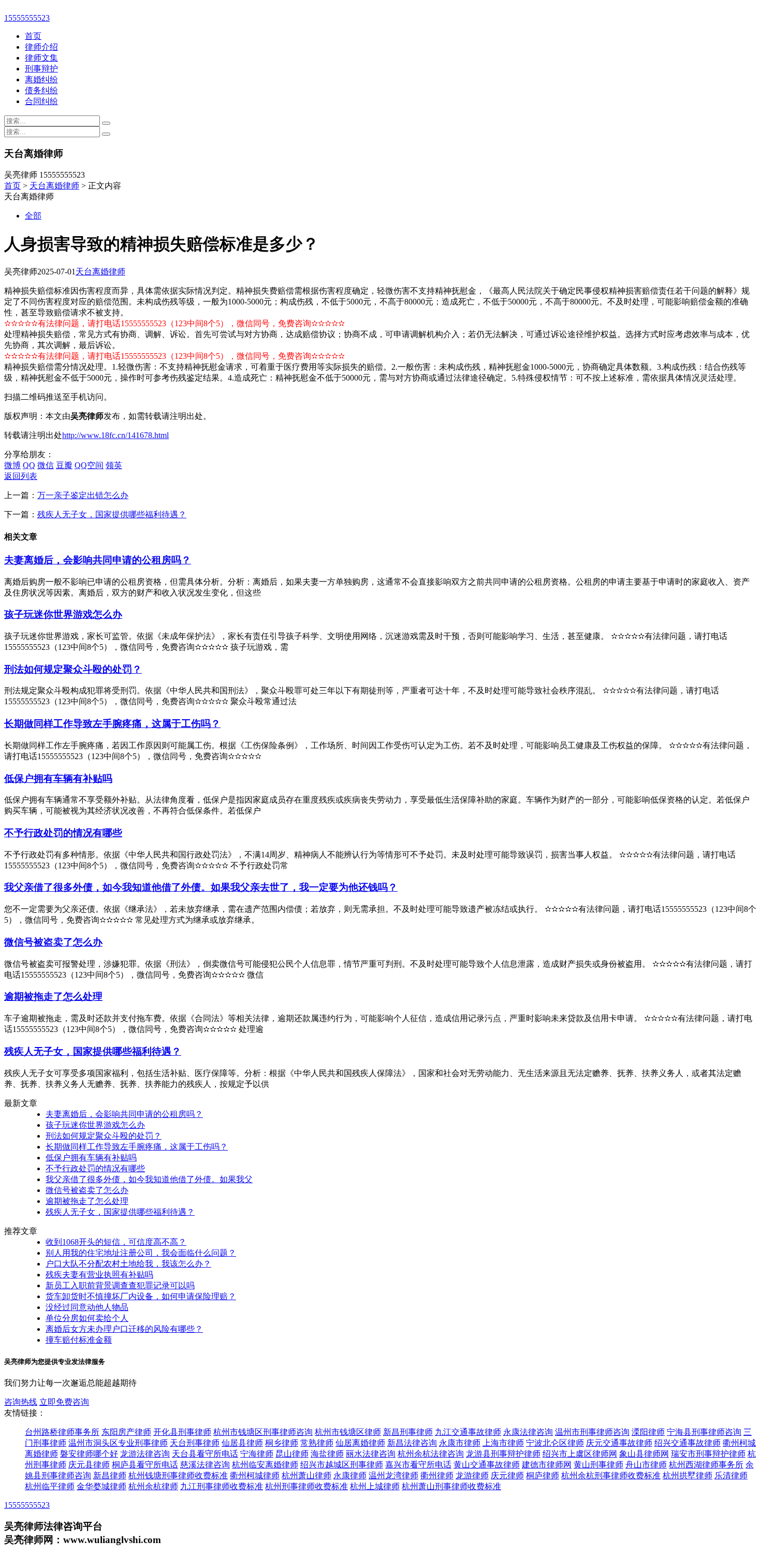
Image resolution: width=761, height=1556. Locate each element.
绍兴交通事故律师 (687, 1442)
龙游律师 (472, 1475)
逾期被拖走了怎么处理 (53, 996)
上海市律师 (503, 1442)
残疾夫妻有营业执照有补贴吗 (99, 1274)
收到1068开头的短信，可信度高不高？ (116, 1242)
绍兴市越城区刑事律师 (341, 1464)
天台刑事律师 (194, 1442)
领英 (114, 465)
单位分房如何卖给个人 (87, 1318)
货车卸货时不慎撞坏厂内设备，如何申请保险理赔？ (141, 1296)
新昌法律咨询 (412, 1442)
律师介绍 (41, 46)
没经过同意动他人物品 (87, 1307)
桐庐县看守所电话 (145, 1464)
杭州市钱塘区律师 (348, 1432)
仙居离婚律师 (360, 1442)
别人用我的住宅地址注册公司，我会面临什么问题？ (141, 1252)
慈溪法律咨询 (205, 1464)
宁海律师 (256, 1453)
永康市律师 (459, 1442)
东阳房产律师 (126, 1432)
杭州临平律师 (50, 1486)
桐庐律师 (542, 1475)
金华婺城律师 (101, 1486)
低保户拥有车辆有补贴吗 (58, 778)
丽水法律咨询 (371, 1453)
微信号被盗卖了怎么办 (53, 942)
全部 (33, 215)
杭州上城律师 (375, 1486)
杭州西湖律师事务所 (706, 1464)
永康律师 (350, 1475)
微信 (45, 465)
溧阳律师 (648, 1432)
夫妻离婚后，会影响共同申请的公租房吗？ (97, 560)
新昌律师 (109, 1475)
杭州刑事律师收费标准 (306, 1486)
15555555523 (27, 17)
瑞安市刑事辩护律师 (708, 1453)
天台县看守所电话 (205, 1453)
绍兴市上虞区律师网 (580, 1453)
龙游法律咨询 (145, 1453)
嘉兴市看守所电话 (418, 1464)
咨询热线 (20, 1402)
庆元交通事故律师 (619, 1442)
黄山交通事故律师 (486, 1464)
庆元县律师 (89, 1464)
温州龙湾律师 (393, 1475)
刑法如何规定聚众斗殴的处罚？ (73, 669)
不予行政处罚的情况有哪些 (63, 832)
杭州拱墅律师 (687, 1475)
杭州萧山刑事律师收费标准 (451, 1486)
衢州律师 (436, 1475)
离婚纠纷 (41, 79)
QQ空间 (89, 465)
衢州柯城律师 (255, 1475)
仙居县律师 (242, 1442)
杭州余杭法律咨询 (431, 1453)
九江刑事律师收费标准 (221, 1486)
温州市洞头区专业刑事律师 (118, 1442)
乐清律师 (731, 1475)
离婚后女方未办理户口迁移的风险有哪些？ (124, 1329)
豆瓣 (64, 465)
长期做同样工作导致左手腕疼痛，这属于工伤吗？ (112, 723)
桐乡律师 (281, 1442)
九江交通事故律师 (468, 1432)
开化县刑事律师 (182, 1432)
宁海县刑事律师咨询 (704, 1432)
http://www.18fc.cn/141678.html (115, 435)
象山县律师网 (644, 1453)
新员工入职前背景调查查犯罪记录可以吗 (120, 1285)
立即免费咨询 (64, 1402)
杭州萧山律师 (306, 1475)
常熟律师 (316, 1442)
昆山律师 (292, 1453)
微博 (12, 465)
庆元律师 (507, 1475)
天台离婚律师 (54, 185)
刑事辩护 (41, 68)
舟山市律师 (646, 1464)
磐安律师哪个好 (89, 1453)
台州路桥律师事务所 (62, 1432)
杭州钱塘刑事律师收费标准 (178, 1475)
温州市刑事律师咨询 (592, 1432)
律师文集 (41, 57)
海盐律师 (327, 1453)
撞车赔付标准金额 (79, 1339)
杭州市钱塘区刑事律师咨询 (263, 1432)
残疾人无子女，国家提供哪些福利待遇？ (111, 514)
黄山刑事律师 (598, 1464)
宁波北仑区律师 (555, 1442)
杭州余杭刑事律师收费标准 (611, 1475)
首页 (33, 36)
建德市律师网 (547, 1464)
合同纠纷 (41, 101)
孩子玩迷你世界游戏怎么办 (63, 614)
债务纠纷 (41, 90)
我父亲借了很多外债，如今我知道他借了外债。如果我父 (149, 1179)
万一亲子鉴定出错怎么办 (82, 495)
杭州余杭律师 (153, 1486)
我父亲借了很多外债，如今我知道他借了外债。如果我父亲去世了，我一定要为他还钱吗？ (201, 887)
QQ (29, 465)
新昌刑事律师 (408, 1432)
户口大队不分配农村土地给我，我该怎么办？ (128, 1263)
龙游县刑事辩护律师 (503, 1453)
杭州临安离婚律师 (265, 1464)
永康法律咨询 (528, 1432)
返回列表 (20, 476)
